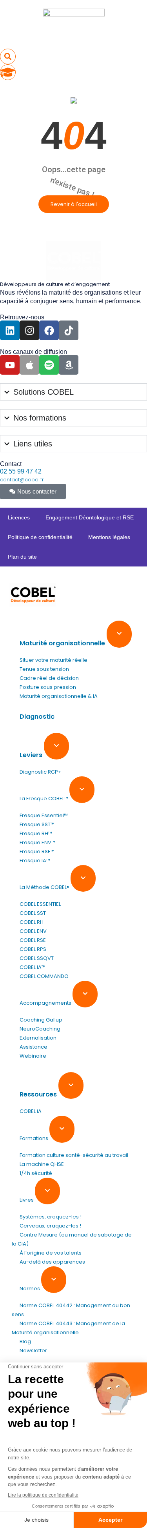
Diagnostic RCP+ (41, 772)
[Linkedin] (10, 330)
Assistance (33, 1047)
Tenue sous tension (44, 669)
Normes (30, 1288)
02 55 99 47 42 (21, 471)
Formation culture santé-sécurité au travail (74, 1155)
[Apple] (29, 365)
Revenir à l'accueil (74, 204)
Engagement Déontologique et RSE (89, 517)
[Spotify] (49, 365)
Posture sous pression (48, 687)
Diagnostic (37, 716)
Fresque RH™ (36, 833)
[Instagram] (29, 330)
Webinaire (33, 1056)
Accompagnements (46, 1003)
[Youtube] (10, 365)
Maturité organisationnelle (63, 643)
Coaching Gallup (41, 1020)
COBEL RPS (33, 949)
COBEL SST (33, 913)
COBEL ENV (33, 931)
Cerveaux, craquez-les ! (50, 1225)
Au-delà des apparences (52, 1262)
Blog (25, 1341)
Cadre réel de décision (49, 678)
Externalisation (38, 1038)
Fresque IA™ (35, 860)
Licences (19, 517)
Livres (27, 1200)
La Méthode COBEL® (45, 887)
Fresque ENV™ (37, 842)
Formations (34, 1138)
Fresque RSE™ (37, 851)
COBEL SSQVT (37, 958)
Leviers (32, 754)
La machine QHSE (42, 1164)
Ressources (39, 1094)
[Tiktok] (68, 330)
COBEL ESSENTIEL (40, 904)
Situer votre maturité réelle (53, 660)
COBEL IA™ (32, 967)
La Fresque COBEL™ (44, 798)
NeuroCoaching (40, 1029)
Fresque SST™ (37, 824)
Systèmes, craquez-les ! (51, 1216)
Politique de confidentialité (40, 537)
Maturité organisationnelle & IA (59, 696)
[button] (8, 56)
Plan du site (22, 557)
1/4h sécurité (36, 1173)
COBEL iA (31, 1111)
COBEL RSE (33, 940)
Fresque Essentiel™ (44, 815)
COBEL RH (32, 922)
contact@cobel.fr (22, 479)
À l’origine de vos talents (51, 1253)
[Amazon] (68, 365)
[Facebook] (49, 330)
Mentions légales (109, 537)
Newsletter (33, 1350)
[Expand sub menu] (119, 634)
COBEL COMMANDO (44, 976)
